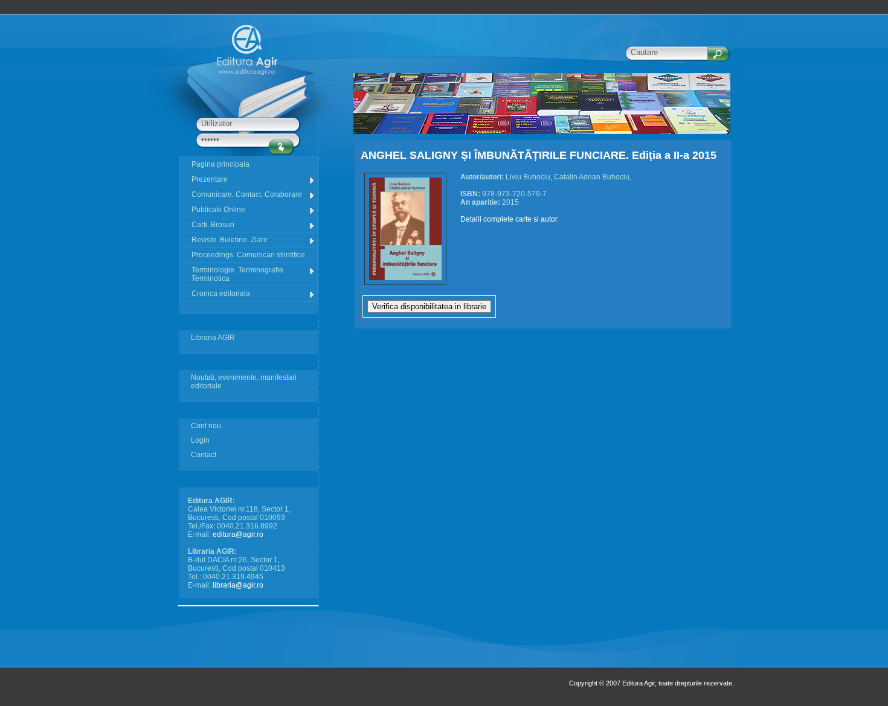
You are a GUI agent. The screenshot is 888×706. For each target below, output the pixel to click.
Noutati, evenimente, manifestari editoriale (244, 381)
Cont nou (206, 426)
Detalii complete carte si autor (509, 219)
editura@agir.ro (238, 534)
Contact (203, 455)
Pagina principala (220, 164)
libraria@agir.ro (238, 585)
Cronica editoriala (220, 293)
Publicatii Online (218, 209)
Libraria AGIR (213, 337)
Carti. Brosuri (212, 224)
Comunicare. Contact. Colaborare (246, 194)
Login (200, 440)
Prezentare (209, 179)
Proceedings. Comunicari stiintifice (248, 255)
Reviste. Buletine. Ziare (229, 240)
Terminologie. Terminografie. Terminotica (238, 274)
